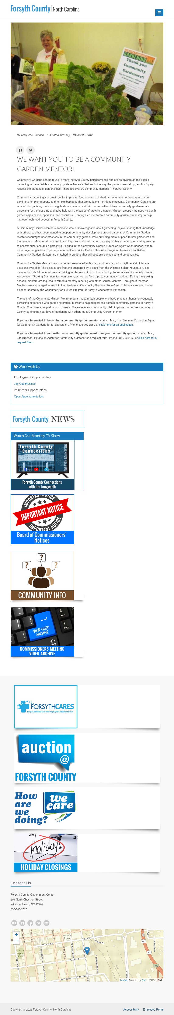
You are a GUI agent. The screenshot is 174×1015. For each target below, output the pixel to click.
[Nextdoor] (22, 923)
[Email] (46, 923)
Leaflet (123, 980)
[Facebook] (30, 923)
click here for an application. (116, 324)
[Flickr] (14, 923)
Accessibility (131, 1009)
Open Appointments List (29, 396)
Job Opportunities (25, 384)
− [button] (16, 941)
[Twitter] (38, 923)
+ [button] (16, 934)
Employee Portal (153, 1009)
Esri (144, 980)
